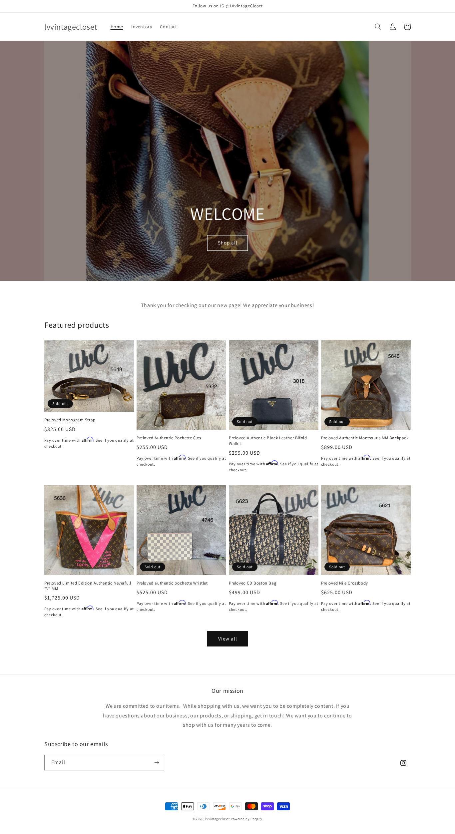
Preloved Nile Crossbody (344, 583)
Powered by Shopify (247, 819)
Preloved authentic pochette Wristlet (172, 583)
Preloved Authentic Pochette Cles (169, 438)
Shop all (227, 242)
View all (227, 638)
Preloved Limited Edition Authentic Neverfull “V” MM (87, 586)
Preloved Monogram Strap (70, 420)
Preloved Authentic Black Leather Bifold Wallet (268, 440)
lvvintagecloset (217, 819)
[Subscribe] (156, 762)
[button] (378, 26)
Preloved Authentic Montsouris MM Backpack (365, 438)
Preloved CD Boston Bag (252, 583)
